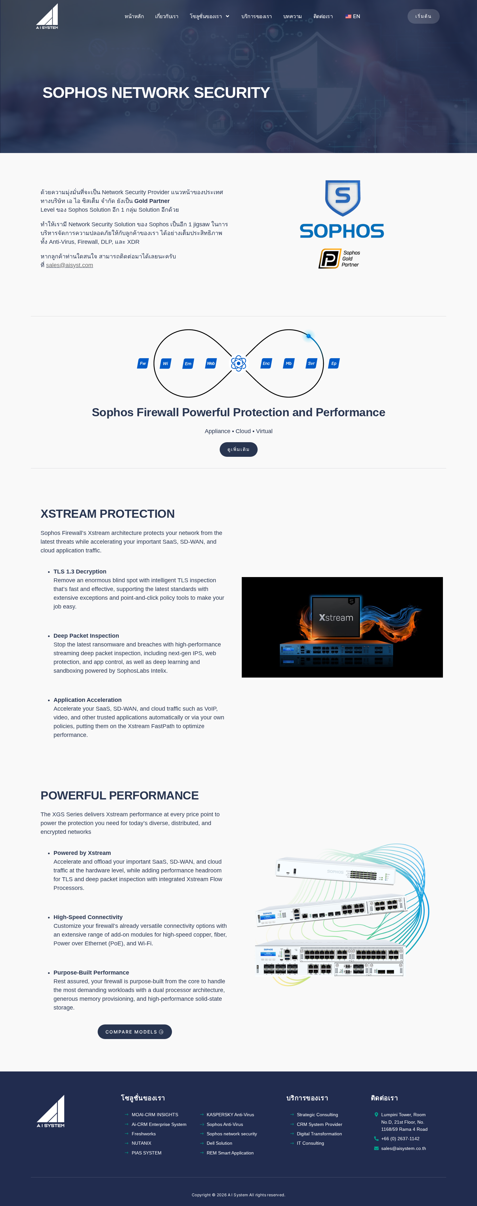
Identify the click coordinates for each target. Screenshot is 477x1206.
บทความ (292, 16)
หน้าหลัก (134, 16)
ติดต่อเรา (323, 16)
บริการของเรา (256, 16)
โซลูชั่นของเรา (206, 16)
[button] (424, 16)
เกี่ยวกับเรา (166, 16)
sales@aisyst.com (69, 265)
